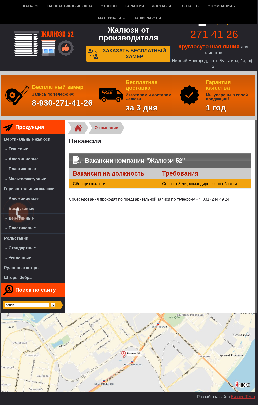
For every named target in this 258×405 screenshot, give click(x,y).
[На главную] (43, 44)
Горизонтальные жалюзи (29, 189)
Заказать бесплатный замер (134, 53)
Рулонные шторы (22, 268)
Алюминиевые (24, 159)
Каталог (31, 6)
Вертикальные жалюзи (27, 139)
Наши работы (147, 18)
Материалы (109, 18)
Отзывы (109, 6)
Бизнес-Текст (243, 397)
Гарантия (134, 6)
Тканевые (18, 149)
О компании (220, 6)
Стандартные (22, 248)
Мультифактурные (27, 179)
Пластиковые (22, 169)
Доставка (161, 6)
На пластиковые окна (70, 6)
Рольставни (16, 238)
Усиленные (20, 258)
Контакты (190, 6)
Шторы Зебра (18, 277)
